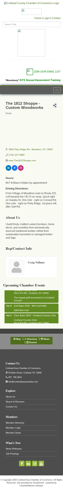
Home (37, 18)
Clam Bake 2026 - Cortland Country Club (35, 314)
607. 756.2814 (15, 377)
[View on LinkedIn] (8, 170)
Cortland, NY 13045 (25, 372)
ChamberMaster (27, 485)
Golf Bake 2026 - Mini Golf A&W (30, 305)
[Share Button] (54, 105)
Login (46, 18)
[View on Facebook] (14, 170)
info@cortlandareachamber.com (23, 382)
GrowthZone (38, 483)
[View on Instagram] (21, 170)
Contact (56, 18)
